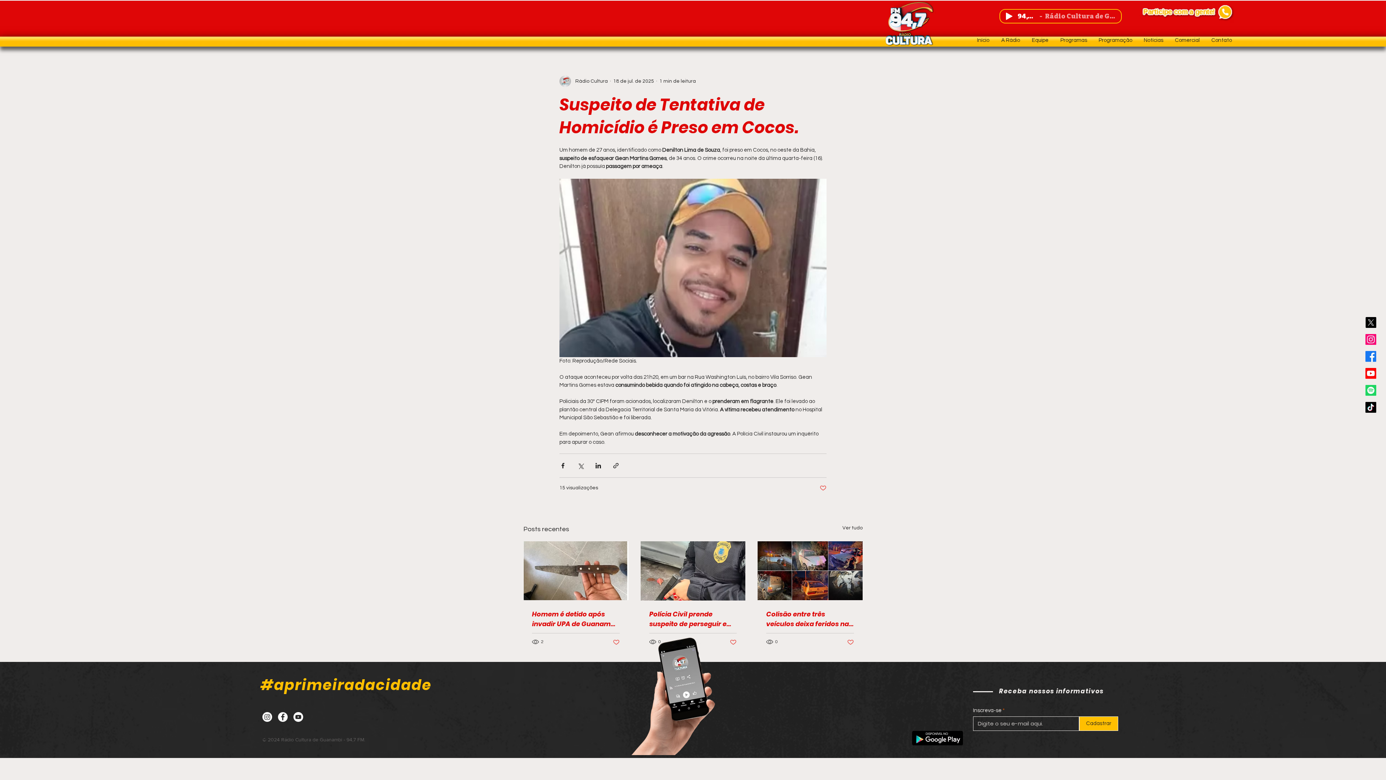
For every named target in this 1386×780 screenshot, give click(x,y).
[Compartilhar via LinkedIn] (598, 465)
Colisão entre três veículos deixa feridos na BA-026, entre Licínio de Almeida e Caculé (807, 619)
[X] (1370, 322)
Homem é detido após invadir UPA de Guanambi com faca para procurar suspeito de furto (574, 619)
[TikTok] (1370, 407)
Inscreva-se (987, 710)
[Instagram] (1370, 339)
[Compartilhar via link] (616, 465)
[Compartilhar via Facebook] (562, 465)
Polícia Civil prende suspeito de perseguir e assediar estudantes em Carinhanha (689, 619)
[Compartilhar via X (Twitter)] (580, 465)
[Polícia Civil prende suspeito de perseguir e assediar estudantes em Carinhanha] (693, 571)
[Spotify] (1370, 390)
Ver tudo (852, 527)
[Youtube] (1370, 373)
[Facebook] (1370, 356)
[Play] (1009, 16)
